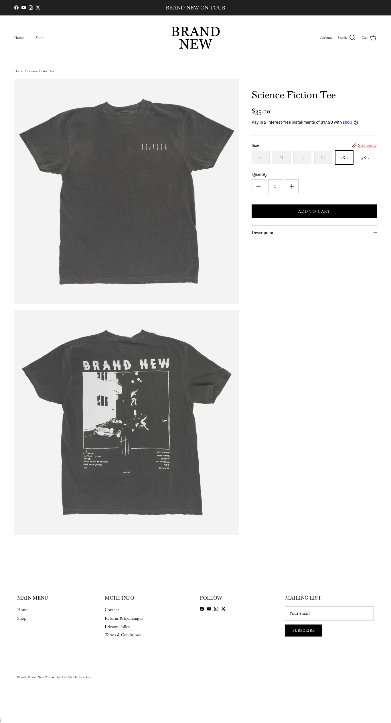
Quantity (259, 174)
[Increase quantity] (292, 186)
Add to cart (314, 211)
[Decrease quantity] (258, 186)
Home (19, 38)
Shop (39, 38)
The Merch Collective (76, 677)
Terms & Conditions (123, 634)
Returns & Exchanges (124, 618)
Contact (112, 609)
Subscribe (304, 630)
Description (262, 232)
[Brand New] (196, 37)
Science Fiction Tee (40, 71)
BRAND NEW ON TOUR (196, 7)
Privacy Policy (117, 626)
